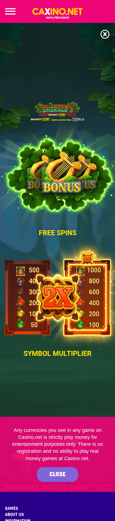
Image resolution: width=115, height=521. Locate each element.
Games (11, 508)
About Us (14, 514)
